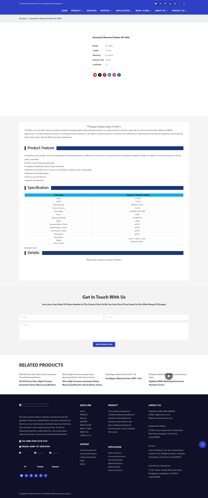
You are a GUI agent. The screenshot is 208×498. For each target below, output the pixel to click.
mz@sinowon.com (162, 414)
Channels (55, 466)
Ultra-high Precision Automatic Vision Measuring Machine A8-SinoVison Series (82, 383)
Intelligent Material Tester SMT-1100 (124, 379)
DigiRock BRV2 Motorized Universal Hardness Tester (166, 383)
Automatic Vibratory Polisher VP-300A (45, 18)
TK (25, 466)
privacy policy (65, 493)
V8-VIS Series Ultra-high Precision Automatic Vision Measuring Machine (37, 383)
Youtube (40, 466)
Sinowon (22, 18)
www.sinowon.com (164, 418)
